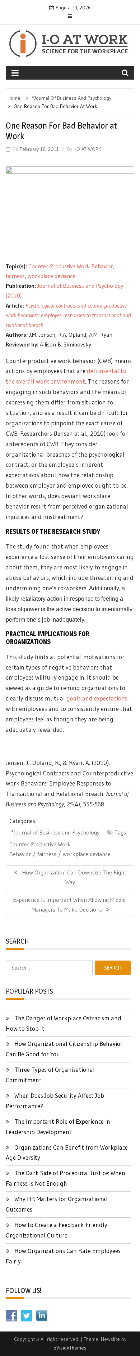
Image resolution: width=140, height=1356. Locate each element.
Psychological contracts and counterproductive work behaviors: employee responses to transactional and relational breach (68, 315)
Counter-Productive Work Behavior (70, 266)
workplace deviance (51, 275)
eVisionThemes (70, 1347)
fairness (15, 275)
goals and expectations (96, 698)
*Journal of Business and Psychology (55, 832)
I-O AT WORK (87, 149)
